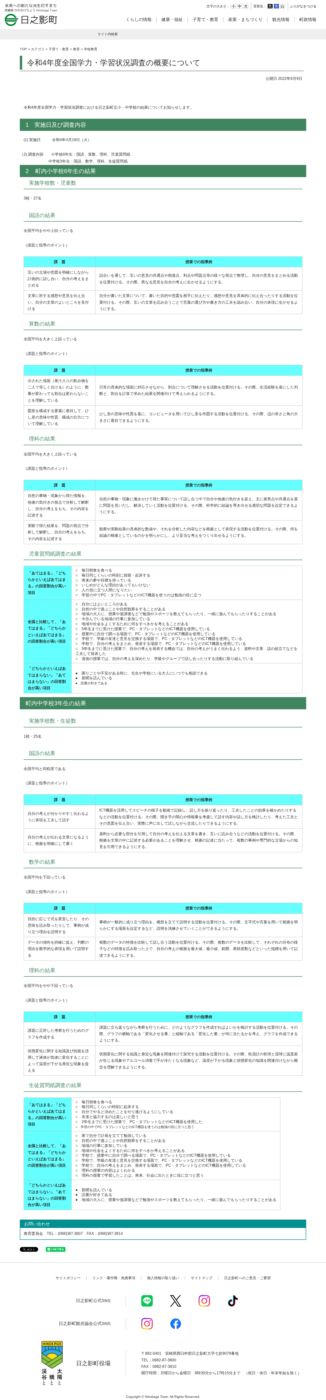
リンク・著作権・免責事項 (113, 1278)
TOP (23, 49)
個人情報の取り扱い (163, 1278)
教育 (76, 49)
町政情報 (307, 19)
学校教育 (90, 49)
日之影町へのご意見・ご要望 (247, 1278)
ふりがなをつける (303, 6)
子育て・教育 (205, 19)
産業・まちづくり (245, 19)
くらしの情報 (139, 19)
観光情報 (280, 19)
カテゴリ (37, 49)
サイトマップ (201, 1278)
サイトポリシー (68, 1278)
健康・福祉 (172, 19)
